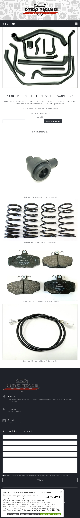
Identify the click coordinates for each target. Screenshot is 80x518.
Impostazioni (13, 514)
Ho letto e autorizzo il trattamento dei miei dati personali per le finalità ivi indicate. (36, 475)
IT (5, 24)
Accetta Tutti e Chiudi (50, 514)
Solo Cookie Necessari (30, 514)
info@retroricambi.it (14, 423)
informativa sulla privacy (34, 510)
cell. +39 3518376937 (15, 412)
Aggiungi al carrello (53, 121)
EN (8, 24)
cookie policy (55, 510)
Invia (41, 480)
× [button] (61, 491)
